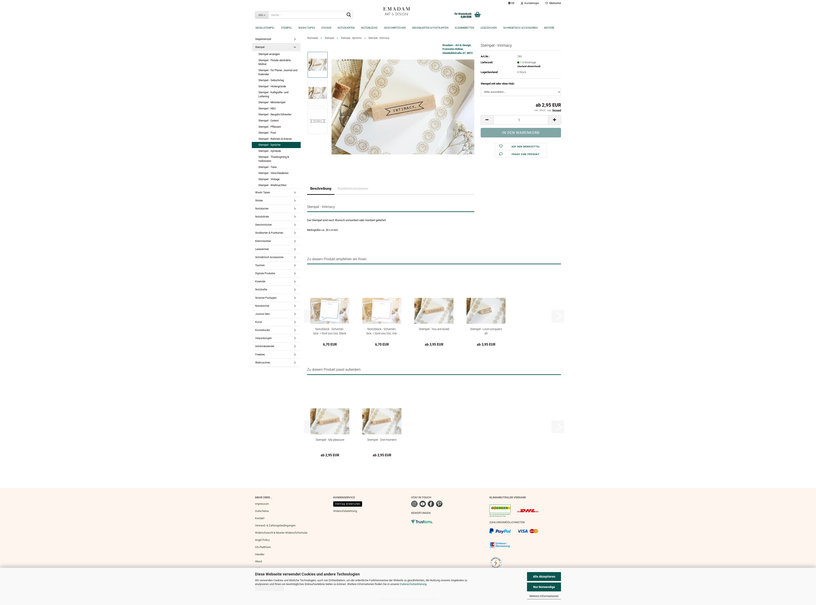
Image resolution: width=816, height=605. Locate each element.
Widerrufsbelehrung (345, 511)
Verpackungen (263, 338)
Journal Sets (262, 313)
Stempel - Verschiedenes (273, 173)
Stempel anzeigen (269, 54)
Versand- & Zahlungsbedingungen (275, 525)
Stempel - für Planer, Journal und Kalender (277, 72)
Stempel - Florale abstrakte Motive (274, 62)
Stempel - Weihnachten (272, 185)
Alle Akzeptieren (544, 576)
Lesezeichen (488, 27)
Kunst (258, 322)
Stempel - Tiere (267, 167)
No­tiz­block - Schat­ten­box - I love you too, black (329, 331)
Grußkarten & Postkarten (430, 27)
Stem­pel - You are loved (434, 329)
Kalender (260, 281)
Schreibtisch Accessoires (520, 27)
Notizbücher (262, 305)
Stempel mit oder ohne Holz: (498, 83)
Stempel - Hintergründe (272, 86)
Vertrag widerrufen (347, 503)
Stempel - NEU (267, 108)
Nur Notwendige (544, 587)
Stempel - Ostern (268, 120)
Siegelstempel (265, 27)
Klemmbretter (464, 27)
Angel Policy (262, 539)
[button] (511, 3)
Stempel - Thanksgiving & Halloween (273, 159)
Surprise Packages (265, 297)
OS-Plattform (263, 547)
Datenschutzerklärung (413, 584)
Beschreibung (320, 189)
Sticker (326, 27)
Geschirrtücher (395, 27)
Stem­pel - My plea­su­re (330, 439)
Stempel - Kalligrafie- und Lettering (273, 94)
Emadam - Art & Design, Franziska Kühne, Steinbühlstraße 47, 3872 (457, 49)
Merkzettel (554, 3)
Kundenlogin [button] (531, 3)
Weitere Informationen (544, 596)
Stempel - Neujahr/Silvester (274, 114)
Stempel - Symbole (269, 151)
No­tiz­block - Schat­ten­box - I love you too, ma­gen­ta (382, 331)
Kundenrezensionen (353, 189)
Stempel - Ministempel (271, 102)
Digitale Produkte (265, 273)
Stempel (286, 27)
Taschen (260, 265)
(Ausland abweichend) (529, 66)
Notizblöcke (369, 27)
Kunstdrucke (262, 330)
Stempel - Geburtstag (271, 80)
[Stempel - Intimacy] (403, 106)
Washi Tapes (306, 27)
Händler (259, 554)
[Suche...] (349, 15)
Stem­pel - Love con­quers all (486, 331)
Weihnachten (262, 362)
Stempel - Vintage (269, 179)
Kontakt (259, 518)
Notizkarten (346, 27)
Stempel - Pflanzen (269, 126)
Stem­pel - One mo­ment (382, 439)
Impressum (262, 503)
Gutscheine (262, 511)
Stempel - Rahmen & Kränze (275, 138)
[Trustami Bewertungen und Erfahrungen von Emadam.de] (421, 521)
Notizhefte (261, 289)
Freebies (260, 354)
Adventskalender (264, 346)
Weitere (549, 27)
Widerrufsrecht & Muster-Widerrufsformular (281, 532)
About (258, 561)
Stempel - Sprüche (269, 144)
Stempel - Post (267, 132)
